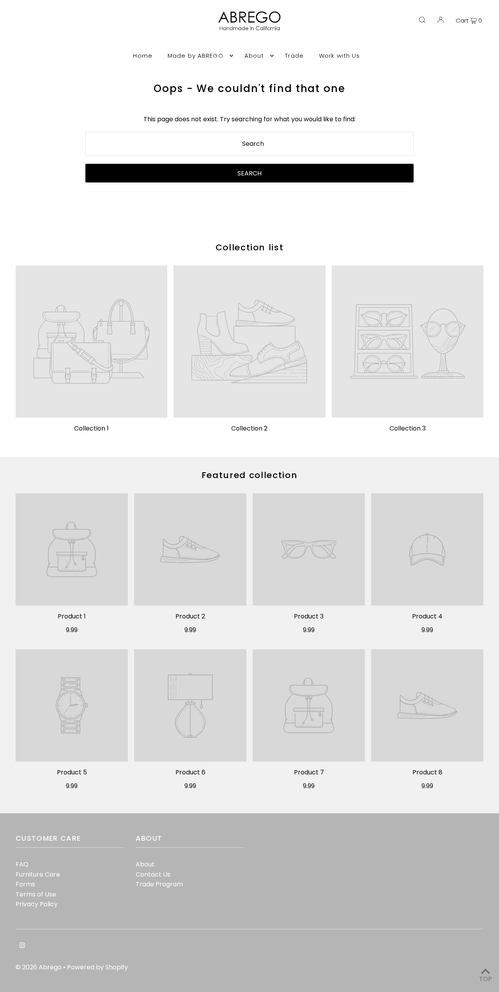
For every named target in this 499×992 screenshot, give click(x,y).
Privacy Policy (37, 904)
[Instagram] (22, 946)
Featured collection (249, 475)
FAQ (22, 864)
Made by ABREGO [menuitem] (195, 55)
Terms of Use (36, 894)
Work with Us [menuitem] (339, 55)
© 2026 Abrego (39, 967)
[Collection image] (91, 341)
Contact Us (153, 874)
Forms (25, 884)
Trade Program (159, 884)
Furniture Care (38, 874)
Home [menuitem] (142, 55)
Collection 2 (249, 428)
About (145, 864)
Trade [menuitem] (294, 55)
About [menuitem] (254, 55)
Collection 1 (91, 428)
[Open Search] (422, 20)
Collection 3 (407, 428)
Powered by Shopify (97, 967)
